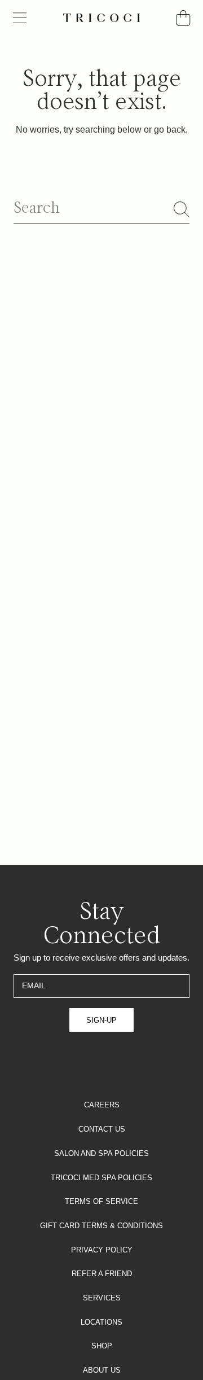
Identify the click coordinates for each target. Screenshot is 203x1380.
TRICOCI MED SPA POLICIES (101, 1177)
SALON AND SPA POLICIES (101, 1153)
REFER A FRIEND (102, 1273)
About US (102, 1370)
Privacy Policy (102, 1250)
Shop (101, 1346)
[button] (19, 18)
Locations (101, 1322)
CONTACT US (101, 1129)
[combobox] (101, 209)
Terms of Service (101, 1201)
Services (102, 1298)
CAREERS (102, 1105)
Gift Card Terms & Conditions (101, 1225)
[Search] (181, 209)
